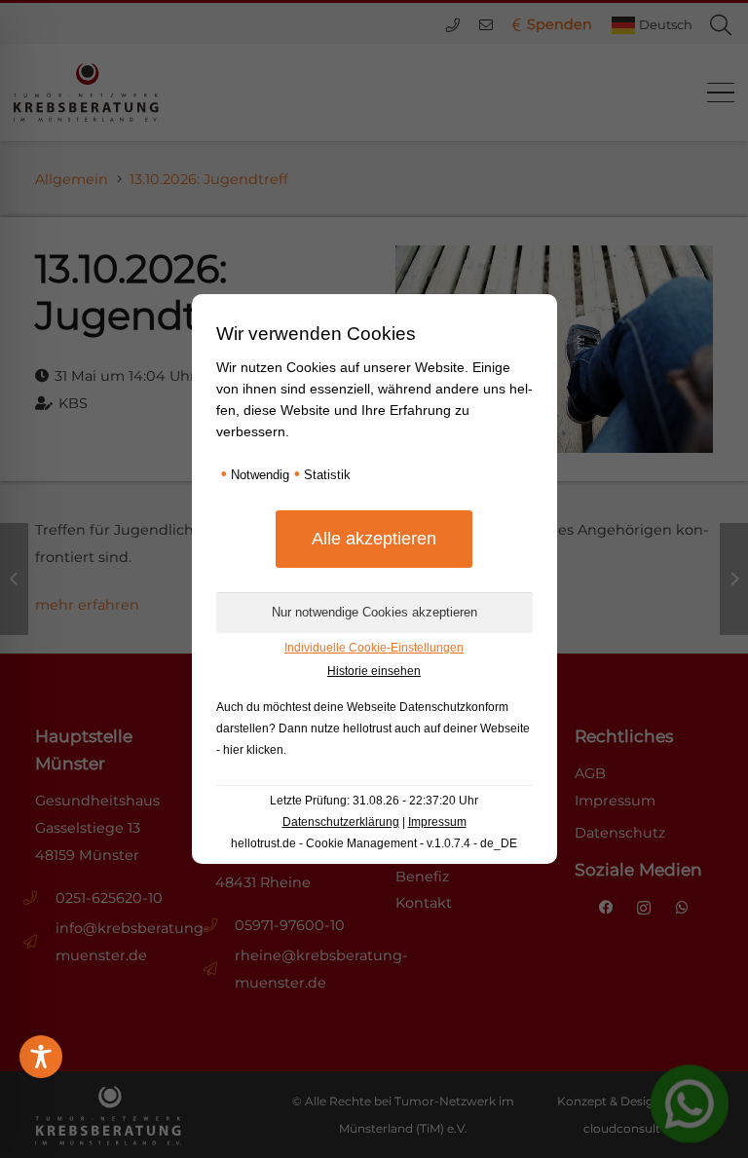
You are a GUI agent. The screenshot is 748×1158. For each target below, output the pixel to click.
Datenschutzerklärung (340, 822)
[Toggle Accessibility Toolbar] (41, 1056)
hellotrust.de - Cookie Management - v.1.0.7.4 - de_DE (374, 843)
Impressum (437, 822)
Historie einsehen (374, 671)
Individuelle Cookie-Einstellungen (374, 647)
